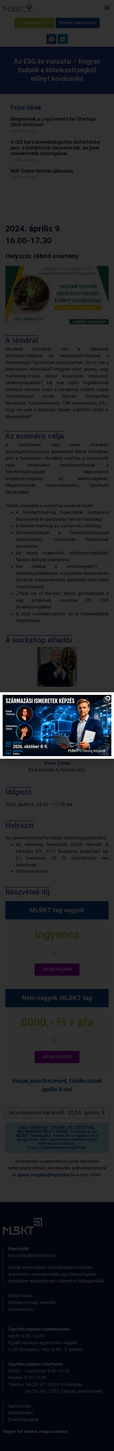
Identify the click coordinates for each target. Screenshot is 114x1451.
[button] (107, 700)
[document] (57, 725)
